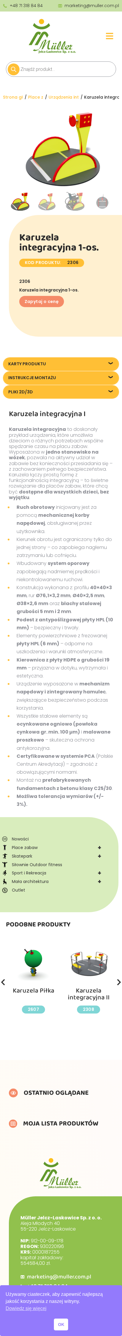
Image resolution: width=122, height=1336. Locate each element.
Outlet (18, 890)
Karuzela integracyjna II (89, 994)
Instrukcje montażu (32, 378)
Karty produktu (27, 364)
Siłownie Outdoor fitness (37, 865)
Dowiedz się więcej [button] (26, 1308)
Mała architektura (56, 881)
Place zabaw (56, 847)
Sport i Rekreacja (56, 873)
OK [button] (61, 1324)
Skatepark (56, 856)
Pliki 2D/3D (20, 392)
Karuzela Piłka (33, 990)
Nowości (20, 839)
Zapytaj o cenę (42, 301)
